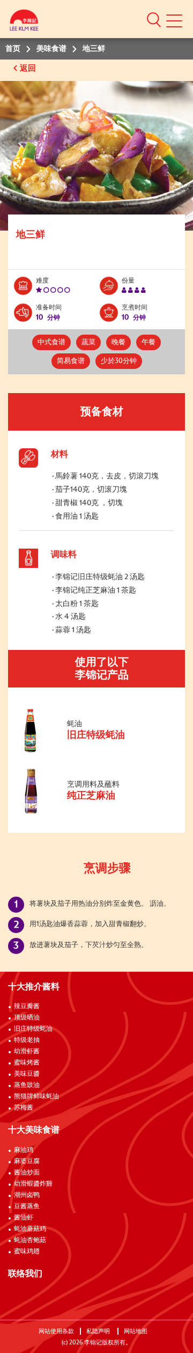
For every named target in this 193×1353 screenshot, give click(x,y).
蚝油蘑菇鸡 (30, 1229)
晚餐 (118, 342)
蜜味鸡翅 (27, 1251)
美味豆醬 (27, 1074)
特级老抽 (27, 1040)
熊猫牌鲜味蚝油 (36, 1096)
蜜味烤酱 (27, 1063)
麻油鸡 (23, 1150)
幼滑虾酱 (27, 1051)
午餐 (148, 342)
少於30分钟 (119, 361)
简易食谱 (71, 361)
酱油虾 (23, 1218)
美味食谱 (51, 49)
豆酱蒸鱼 (27, 1206)
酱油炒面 (27, 1173)
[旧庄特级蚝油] (90, 752)
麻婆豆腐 (27, 1161)
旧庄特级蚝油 (33, 1029)
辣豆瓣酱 (27, 1006)
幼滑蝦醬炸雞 (33, 1184)
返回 (29, 68)
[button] (154, 19)
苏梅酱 (23, 1108)
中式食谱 (51, 342)
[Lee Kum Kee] (24, 23)
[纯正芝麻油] (90, 813)
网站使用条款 (56, 1331)
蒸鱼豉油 (27, 1085)
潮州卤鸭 (27, 1195)
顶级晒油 (27, 1018)
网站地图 (136, 1331)
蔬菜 (88, 342)
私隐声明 (99, 1331)
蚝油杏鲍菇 (30, 1240)
